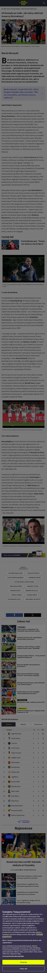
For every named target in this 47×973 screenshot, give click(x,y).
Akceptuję (23, 962)
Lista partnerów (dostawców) (13, 956)
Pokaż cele (23, 969)
